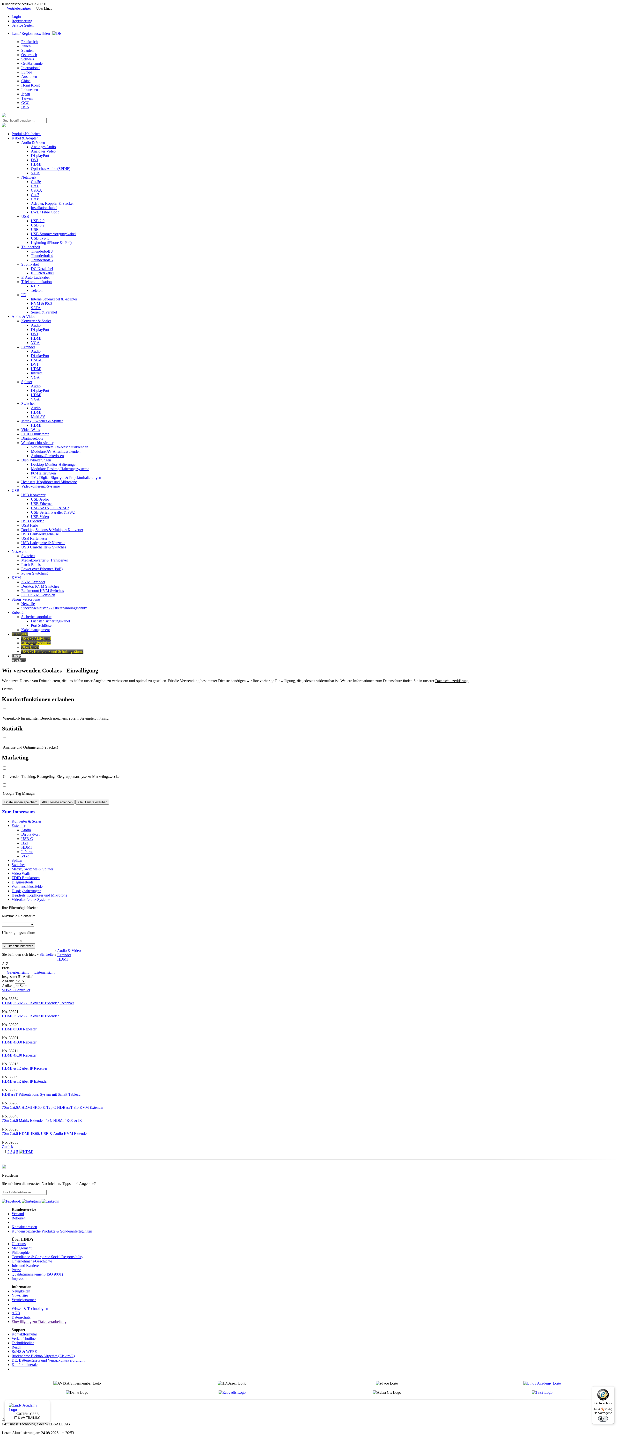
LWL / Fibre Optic (45, 212)
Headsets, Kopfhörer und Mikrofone (49, 482)
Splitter (26, 382)
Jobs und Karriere (25, 1265)
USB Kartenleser (34, 538)
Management (21, 1248)
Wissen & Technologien (30, 1308)
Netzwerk (28, 177)
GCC (25, 103)
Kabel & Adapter (25, 138)
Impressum (20, 1279)
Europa (26, 72)
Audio (36, 325)
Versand (18, 1214)
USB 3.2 (37, 225)
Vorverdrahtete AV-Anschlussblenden (59, 447)
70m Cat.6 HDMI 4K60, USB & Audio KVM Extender (45, 1133)
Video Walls (30, 430)
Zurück (7, 1147)
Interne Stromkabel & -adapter (54, 299)
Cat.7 (35, 195)
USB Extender (32, 521)
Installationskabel (44, 208)
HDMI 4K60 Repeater (19, 1042)
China (25, 81)
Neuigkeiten (21, 1291)
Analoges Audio (43, 147)
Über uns (19, 1244)
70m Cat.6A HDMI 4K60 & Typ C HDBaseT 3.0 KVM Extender (52, 1107)
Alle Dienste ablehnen (57, 802)
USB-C (37, 360)
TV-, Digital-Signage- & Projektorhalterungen (66, 477)
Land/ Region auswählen (31, 33)
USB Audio (40, 499)
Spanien (27, 50)
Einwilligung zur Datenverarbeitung (39, 1322)
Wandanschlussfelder (37, 443)
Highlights (20, 634)
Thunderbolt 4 (42, 256)
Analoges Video (43, 151)
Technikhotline (23, 1343)
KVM (16, 578)
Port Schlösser (42, 625)
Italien (26, 46)
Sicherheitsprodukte (36, 617)
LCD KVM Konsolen (38, 595)
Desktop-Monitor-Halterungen (54, 464)
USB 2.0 (37, 221)
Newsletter (20, 1295)
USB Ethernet (41, 504)
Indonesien (29, 90)
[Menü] (611, 1389)
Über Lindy (44, 8)
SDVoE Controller (16, 990)
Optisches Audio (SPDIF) (50, 169)
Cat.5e (36, 182)
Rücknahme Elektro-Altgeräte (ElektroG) (43, 1356)
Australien (29, 76)
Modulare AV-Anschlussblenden (56, 451)
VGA (35, 173)
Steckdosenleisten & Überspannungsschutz (54, 608)
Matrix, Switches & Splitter (42, 421)
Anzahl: (8, 981)
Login (16, 17)
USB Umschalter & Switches (43, 547)
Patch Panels (31, 564)
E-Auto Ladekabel (35, 277)
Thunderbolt (30, 247)
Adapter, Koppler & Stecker (52, 203)
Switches (28, 403)
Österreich (29, 55)
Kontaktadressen (24, 1227)
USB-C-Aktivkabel (36, 638)
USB (25, 216)
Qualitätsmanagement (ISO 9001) (37, 1274)
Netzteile (28, 604)
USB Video (40, 517)
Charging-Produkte (36, 643)
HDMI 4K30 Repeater (19, 1055)
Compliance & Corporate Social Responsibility (47, 1257)
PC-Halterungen (43, 473)
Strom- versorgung (26, 599)
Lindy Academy (19, 658)
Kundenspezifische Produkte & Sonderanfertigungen (52, 1231)
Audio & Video (33, 142)
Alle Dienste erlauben (92, 802)
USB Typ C (40, 238)
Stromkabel (30, 264)
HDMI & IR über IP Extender (25, 1081)
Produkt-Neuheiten (26, 134)
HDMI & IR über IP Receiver (24, 1068)
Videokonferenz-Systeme (40, 486)
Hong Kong (30, 85)
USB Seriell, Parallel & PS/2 (53, 512)
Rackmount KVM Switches (42, 591)
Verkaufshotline (24, 1338)
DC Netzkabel (42, 269)
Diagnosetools (32, 438)
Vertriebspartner (19, 8)
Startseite (46, 954)
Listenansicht (44, 972)
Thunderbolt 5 (42, 260)
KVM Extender (33, 582)
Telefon (37, 290)
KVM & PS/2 (41, 303)
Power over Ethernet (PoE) (42, 569)
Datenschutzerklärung (452, 681)
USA (25, 107)
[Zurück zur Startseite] (4, 116)
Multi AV (38, 417)
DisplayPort (40, 155)
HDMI (36, 164)
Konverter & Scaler (36, 321)
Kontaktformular (24, 1334)
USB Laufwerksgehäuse (40, 534)
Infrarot (36, 373)
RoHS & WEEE (24, 1351)
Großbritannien (32, 63)
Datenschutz (21, 1317)
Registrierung (22, 21)
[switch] (603, 1419)
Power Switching (34, 573)
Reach (16, 1347)
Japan (25, 94)
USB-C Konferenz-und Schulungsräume (52, 651)
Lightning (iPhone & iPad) (51, 243)
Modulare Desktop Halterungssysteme (60, 469)
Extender (28, 347)
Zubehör (18, 612)
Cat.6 (35, 186)
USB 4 (36, 229)
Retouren (19, 1218)
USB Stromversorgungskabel (53, 234)
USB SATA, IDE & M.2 (50, 508)
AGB (16, 1313)
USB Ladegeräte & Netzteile (43, 543)
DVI (34, 160)
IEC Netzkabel (42, 273)
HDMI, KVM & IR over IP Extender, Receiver (38, 1003)
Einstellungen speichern (20, 802)
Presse (16, 1270)
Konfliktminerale (24, 1365)
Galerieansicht (18, 972)
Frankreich (29, 42)
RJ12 (35, 286)
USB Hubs (29, 525)
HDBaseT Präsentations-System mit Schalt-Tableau (41, 1094)
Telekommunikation (36, 282)
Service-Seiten (23, 25)
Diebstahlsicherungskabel (50, 621)
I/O (23, 295)
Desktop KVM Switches (40, 586)
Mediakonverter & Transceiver (44, 560)
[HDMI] (26, 1152)
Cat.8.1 (36, 199)
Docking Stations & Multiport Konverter (52, 530)
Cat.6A (36, 190)
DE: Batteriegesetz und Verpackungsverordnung (48, 1360)
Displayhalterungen (36, 460)
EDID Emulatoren (35, 434)
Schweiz (27, 59)
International (30, 68)
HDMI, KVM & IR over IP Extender (30, 1016)
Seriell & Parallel (44, 312)
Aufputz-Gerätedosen (47, 456)
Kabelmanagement (35, 630)
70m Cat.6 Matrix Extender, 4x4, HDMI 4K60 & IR (42, 1120)
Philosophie (20, 1252)
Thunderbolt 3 (42, 251)
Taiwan (27, 98)
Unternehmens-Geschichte (32, 1261)
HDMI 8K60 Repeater (19, 1029)
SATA (36, 308)
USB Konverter (33, 495)
